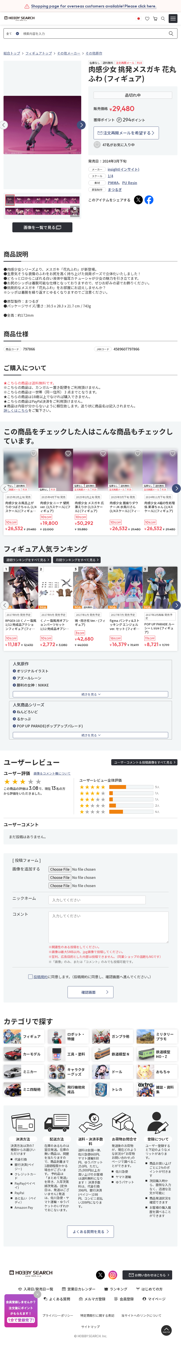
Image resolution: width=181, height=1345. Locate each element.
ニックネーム (24, 898)
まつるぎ (115, 189)
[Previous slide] (4, 488)
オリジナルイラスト (33, 670)
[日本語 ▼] (138, 18)
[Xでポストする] (138, 199)
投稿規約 (41, 976)
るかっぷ (24, 718)
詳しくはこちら (16, 410)
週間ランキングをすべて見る (26, 560)
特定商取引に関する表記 (97, 1315)
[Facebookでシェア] (149, 199)
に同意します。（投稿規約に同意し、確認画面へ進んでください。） (93, 976)
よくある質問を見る (88, 1231)
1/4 (110, 175)
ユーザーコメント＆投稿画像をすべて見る (143, 762)
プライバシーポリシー (57, 1315)
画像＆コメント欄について (52, 773)
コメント (20, 914)
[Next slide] (81, 125)
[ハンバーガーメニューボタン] (173, 18)
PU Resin (129, 182)
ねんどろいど (27, 711)
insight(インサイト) (123, 169)
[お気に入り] (147, 18)
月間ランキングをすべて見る (76, 560)
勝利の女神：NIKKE (33, 685)
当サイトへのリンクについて (141, 1315)
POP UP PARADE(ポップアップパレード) (50, 725)
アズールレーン (29, 678)
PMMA (113, 182)
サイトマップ (90, 1327)
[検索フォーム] (163, 19)
